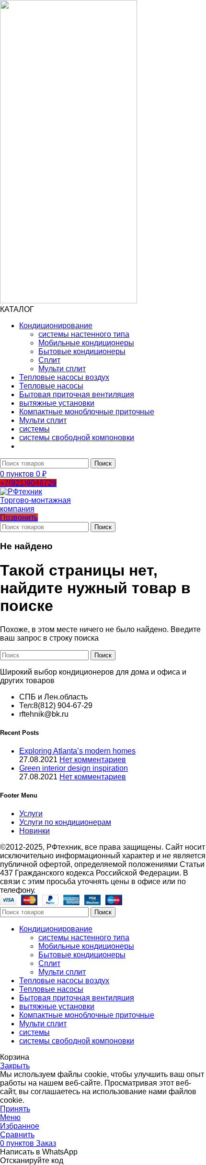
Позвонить (19, 517)
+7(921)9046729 (28, 483)
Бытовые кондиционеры (82, 351)
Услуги (31, 814)
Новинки (34, 831)
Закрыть (15, 1066)
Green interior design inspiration (73, 768)
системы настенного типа (83, 334)
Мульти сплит (62, 369)
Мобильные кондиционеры (86, 343)
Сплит (49, 360)
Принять (15, 1109)
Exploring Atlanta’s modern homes (77, 751)
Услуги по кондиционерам (65, 822)
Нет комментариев (92, 759)
